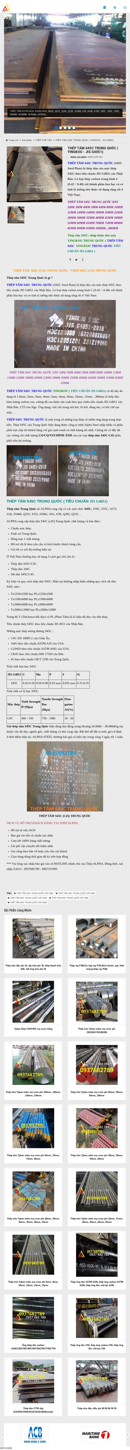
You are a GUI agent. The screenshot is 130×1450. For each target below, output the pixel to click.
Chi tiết (34, 938)
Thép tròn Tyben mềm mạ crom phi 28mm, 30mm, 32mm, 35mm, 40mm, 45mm (33, 1220)
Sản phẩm (27, 140)
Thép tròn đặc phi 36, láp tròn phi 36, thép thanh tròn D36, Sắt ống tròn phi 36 (33, 967)
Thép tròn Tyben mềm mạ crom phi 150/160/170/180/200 (96, 1031)
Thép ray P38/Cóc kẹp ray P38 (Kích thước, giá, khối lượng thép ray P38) (96, 967)
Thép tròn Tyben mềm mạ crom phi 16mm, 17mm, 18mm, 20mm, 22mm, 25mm (96, 1220)
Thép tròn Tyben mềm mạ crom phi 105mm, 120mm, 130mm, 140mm (33, 1094)
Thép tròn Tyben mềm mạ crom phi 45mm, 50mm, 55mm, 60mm (96, 1157)
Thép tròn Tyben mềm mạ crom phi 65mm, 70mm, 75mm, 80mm (33, 1157)
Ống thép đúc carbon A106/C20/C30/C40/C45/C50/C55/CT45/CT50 (33, 1347)
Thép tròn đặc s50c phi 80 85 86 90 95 (96, 1408)
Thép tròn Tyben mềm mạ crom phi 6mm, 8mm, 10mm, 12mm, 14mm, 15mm (33, 1284)
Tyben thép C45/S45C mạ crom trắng (33, 1029)
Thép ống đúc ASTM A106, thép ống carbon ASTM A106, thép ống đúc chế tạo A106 (96, 1284)
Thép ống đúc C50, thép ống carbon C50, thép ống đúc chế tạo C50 (96, 1347)
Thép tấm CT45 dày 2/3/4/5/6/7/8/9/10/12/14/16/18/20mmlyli (33, 1410)
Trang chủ (13, 140)
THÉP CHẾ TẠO (43, 140)
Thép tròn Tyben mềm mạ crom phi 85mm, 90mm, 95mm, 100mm (96, 1094)
